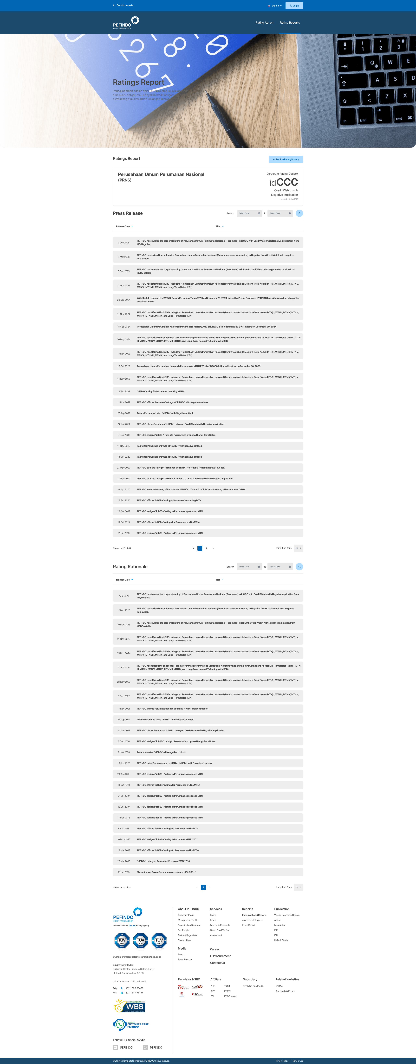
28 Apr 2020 (123, 489)
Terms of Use (297, 1061)
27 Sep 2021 (123, 719)
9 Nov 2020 (124, 752)
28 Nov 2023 (123, 681)
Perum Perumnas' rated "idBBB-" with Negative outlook (165, 413)
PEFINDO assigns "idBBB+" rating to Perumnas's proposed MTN (170, 511)
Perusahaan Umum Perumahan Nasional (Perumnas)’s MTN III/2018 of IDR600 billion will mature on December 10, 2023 (198, 366)
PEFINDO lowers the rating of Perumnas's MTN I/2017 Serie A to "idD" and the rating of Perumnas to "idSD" (191, 489)
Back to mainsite (124, 5)
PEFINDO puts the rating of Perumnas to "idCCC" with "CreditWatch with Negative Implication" (185, 478)
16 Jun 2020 (123, 763)
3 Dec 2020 (124, 741)
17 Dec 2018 (123, 817)
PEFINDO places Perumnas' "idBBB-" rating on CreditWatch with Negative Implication (180, 424)
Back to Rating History (287, 159)
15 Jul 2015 (124, 872)
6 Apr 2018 (123, 828)
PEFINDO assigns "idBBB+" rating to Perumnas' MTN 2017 (166, 839)
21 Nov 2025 (123, 638)
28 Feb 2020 (123, 500)
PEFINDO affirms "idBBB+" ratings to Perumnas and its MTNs (168, 850)
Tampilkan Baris (284, 548)
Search (230, 213)
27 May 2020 (123, 467)
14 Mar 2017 (123, 850)
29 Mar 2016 (123, 861)
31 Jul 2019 (124, 533)
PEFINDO (125, 1047)
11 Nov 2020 (123, 445)
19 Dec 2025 (123, 624)
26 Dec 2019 (123, 511)
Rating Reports (290, 22)
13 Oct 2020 (123, 456)
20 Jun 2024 (123, 667)
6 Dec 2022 (124, 696)
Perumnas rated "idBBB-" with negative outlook (161, 752)
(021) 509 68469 (134, 988)
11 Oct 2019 (124, 522)
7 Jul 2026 (123, 596)
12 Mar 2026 (123, 610)
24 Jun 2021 (123, 730)
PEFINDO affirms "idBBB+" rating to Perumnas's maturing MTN (169, 500)
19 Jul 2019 (124, 806)
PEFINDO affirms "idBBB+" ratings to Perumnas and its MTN (167, 828)
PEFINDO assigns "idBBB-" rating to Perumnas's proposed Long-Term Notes (176, 435)
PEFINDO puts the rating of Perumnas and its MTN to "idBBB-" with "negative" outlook (181, 467)
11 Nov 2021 (123, 708)
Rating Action (264, 22)
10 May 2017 (123, 839)
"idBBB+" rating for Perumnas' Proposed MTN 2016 (163, 861)
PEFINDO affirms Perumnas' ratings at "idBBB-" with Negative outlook (172, 402)
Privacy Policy (282, 1061)
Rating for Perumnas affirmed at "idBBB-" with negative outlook (169, 445)
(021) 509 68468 (134, 992)
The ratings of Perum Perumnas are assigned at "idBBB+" (166, 872)
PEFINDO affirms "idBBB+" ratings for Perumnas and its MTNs (168, 522)
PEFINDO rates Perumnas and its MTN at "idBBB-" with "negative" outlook (174, 763)
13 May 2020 (123, 478)
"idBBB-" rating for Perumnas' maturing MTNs (160, 391)
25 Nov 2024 (123, 653)
